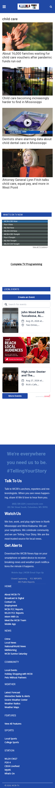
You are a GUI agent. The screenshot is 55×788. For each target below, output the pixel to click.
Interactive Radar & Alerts (17, 696)
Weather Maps (12, 707)
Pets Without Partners (15, 677)
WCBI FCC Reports (14, 609)
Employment (11, 605)
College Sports (12, 742)
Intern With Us (12, 616)
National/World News (15, 646)
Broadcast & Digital (14, 598)
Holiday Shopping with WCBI (19, 673)
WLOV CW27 (11, 758)
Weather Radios (12, 703)
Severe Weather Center (16, 699)
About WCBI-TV (12, 594)
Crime (7, 638)
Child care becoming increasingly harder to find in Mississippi (25, 100)
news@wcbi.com (35, 504)
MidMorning (10, 649)
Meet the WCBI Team (15, 620)
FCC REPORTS (36, 578)
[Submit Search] (51, 6)
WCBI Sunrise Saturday (16, 653)
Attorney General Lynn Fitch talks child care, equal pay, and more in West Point (25, 183)
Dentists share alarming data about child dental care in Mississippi (27, 141)
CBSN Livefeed (12, 766)
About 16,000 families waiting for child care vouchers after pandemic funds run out (27, 57)
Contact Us (10, 601)
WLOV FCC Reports (14, 612)
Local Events (11, 670)
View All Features (13, 723)
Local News (10, 642)
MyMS (8, 769)
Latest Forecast (12, 692)
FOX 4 (8, 762)
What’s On (10, 773)
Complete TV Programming (26, 264)
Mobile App (16, 572)
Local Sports (11, 738)
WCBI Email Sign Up (34, 572)
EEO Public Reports (26, 582)
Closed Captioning (19, 578)
